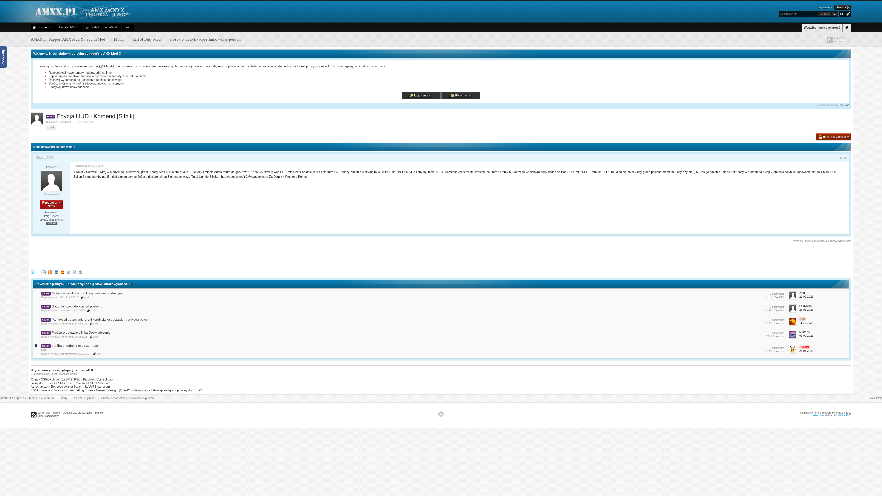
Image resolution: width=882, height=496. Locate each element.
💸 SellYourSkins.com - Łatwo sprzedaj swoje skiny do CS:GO (160, 390)
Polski (56, 412)
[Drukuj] (74, 272)
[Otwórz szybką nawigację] (846, 27)
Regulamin (876, 398)
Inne (126, 27)
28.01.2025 (806, 309)
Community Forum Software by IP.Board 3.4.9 (825, 412)
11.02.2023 (806, 322)
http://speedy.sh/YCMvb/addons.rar (244, 176)
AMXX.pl (830, 415)
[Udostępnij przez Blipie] (50, 272)
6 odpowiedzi (777, 333)
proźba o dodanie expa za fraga (75, 345)
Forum (41, 27)
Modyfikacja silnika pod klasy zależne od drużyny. (87, 293)
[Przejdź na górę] (441, 414)
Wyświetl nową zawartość (822, 27)
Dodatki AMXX (68, 27)
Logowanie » (825, 7)
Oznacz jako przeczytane (77, 412)
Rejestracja (843, 7)
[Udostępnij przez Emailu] (68, 272)
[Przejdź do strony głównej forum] (82, 11)
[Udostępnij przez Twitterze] (32, 272)
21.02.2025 (806, 296)
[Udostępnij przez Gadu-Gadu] (62, 272)
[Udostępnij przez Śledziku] (56, 272)
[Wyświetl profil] (51, 180)
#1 (841, 157)
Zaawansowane (842, 14)
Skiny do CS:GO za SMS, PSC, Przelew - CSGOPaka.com (70, 383)
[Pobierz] (80, 272)
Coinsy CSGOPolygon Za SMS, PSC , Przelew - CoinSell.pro (72, 379)
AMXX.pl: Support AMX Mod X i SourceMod (27, 398)
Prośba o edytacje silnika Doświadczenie (81, 332)
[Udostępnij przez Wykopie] (43, 272)
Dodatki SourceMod (103, 27)
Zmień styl (44, 412)
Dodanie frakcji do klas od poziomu (77, 306)
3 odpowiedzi (777, 319)
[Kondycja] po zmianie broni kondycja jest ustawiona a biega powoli (100, 319)
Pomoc (99, 412)
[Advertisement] (114, 255)
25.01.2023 (806, 350)
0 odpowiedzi (777, 293)
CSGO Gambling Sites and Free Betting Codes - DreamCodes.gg (74, 390)
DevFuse (844, 105)
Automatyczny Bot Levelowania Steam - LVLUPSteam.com (70, 386)
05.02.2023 (806, 335)
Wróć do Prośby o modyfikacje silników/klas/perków (822, 241)
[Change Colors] (847, 13)
